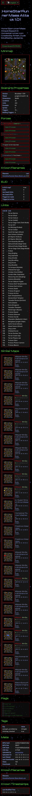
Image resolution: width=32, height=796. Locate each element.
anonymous (19, 752)
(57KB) (11, 46)
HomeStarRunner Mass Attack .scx (14, 176)
